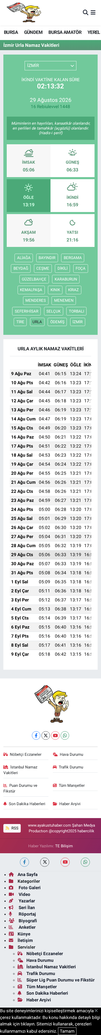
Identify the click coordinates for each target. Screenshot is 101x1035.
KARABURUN (66, 279)
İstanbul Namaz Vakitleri (20, 770)
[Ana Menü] (93, 12)
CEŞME (42, 268)
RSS (14, 828)
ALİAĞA (24, 257)
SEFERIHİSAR (26, 311)
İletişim (25, 940)
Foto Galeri (29, 887)
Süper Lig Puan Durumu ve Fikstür (60, 980)
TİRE (20, 322)
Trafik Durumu (71, 767)
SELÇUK (53, 311)
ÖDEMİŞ (57, 322)
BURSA (11, 32)
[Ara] (85, 12)
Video (24, 894)
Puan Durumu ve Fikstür (20, 788)
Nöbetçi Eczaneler (25, 754)
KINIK (55, 290)
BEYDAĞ (20, 268)
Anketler (26, 927)
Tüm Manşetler (72, 785)
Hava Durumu (71, 754)
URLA (37, 322)
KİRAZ (73, 290)
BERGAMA (73, 257)
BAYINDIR (47, 257)
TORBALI (76, 311)
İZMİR (78, 322)
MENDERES (35, 300)
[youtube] (65, 862)
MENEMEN (64, 300)
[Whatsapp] (65, 735)
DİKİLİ (62, 268)
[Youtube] (55, 735)
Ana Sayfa (28, 874)
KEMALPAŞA (31, 290)
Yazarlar (26, 900)
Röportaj (27, 914)
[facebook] (24, 862)
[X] (45, 735)
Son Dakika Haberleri (27, 804)
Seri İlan (26, 907)
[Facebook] (36, 735)
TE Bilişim (64, 846)
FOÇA (80, 268)
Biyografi (27, 920)
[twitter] (44, 862)
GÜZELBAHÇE (34, 279)
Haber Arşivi (70, 804)
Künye (24, 933)
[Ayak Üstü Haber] (22, 13)
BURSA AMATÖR (64, 32)
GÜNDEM (33, 32)
